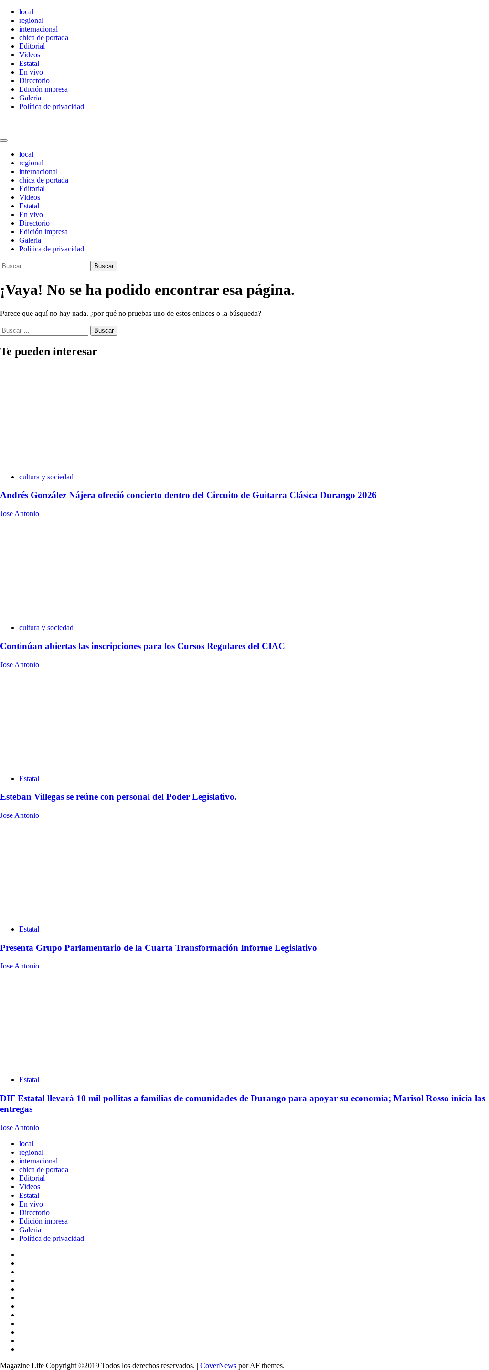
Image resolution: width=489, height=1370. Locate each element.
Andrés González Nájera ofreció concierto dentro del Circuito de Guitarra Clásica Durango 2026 (188, 495)
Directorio (34, 80)
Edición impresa (43, 89)
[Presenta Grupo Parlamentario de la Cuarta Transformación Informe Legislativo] (71, 913)
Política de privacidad (51, 106)
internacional (38, 29)
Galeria (30, 98)
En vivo (31, 72)
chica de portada (43, 37)
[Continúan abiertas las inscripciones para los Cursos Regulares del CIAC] (71, 611)
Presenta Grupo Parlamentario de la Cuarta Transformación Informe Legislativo (158, 948)
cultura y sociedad (46, 477)
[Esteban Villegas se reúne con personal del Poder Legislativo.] (71, 762)
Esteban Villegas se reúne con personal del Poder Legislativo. (118, 797)
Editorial (32, 46)
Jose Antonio (19, 514)
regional (31, 20)
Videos (29, 55)
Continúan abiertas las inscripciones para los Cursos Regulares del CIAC (142, 646)
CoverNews (218, 1365)
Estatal (29, 63)
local (26, 12)
